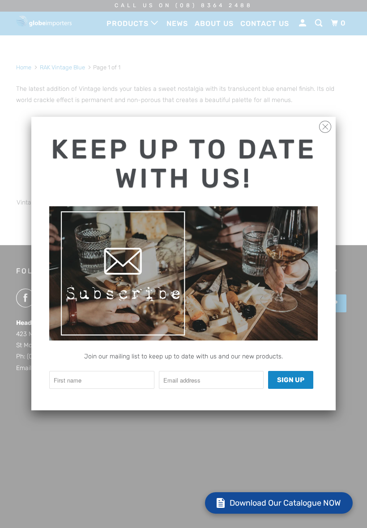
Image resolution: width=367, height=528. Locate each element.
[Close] (325, 124)
